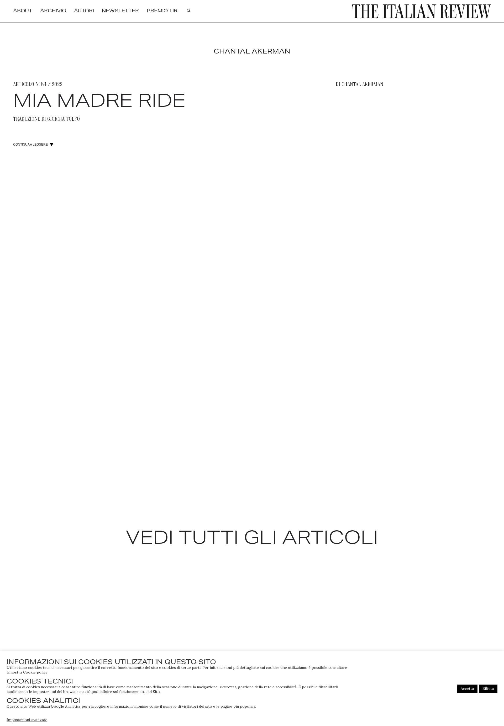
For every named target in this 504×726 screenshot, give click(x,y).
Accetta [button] (467, 688)
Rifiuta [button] (488, 688)
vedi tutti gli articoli (252, 537)
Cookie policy (35, 672)
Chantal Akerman (362, 84)
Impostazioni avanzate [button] (27, 719)
